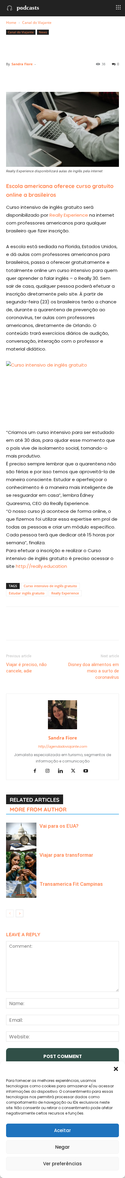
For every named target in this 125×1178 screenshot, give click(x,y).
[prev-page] (10, 913)
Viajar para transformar (66, 855)
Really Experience (68, 215)
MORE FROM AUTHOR (38, 809)
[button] (116, 1069)
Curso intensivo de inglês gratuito (50, 586)
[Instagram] (50, 771)
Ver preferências (62, 1163)
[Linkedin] (68, 78)
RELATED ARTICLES (34, 799)
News (43, 32)
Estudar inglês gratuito (27, 593)
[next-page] (19, 913)
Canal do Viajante (37, 22)
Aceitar (62, 1130)
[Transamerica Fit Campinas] (21, 889)
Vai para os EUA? (59, 826)
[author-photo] (62, 729)
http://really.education (41, 566)
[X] (26, 78)
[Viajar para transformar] (21, 867)
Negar (62, 1147)
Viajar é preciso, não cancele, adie (26, 668)
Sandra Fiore (22, 64)
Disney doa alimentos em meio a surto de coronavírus (93, 671)
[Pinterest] (40, 78)
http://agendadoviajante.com (62, 746)
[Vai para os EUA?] (21, 838)
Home (11, 22)
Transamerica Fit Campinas (71, 884)
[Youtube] (88, 771)
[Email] (82, 78)
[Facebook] (12, 78)
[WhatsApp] (54, 78)
